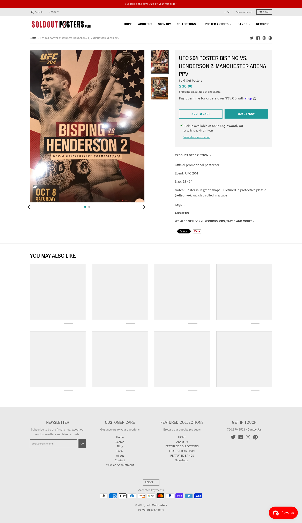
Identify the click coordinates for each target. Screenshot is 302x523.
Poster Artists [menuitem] (217, 24)
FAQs (178, 205)
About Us (182, 213)
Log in (227, 12)
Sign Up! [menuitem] (164, 24)
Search (119, 442)
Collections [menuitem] (186, 24)
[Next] (144, 206)
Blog (120, 446)
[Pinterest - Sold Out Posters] (270, 38)
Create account (244, 12)
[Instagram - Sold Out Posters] (264, 38)
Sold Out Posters (190, 80)
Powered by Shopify (151, 509)
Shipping (184, 92)
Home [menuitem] (128, 24)
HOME (182, 437)
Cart (266, 12)
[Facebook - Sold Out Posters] (258, 38)
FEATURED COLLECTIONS (182, 446)
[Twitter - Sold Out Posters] (252, 38)
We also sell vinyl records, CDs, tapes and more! (213, 221)
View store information (196, 137)
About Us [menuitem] (145, 24)
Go (82, 443)
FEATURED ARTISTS (182, 451)
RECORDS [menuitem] (263, 24)
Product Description (191, 155)
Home (33, 38)
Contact (120, 460)
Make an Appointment (120, 465)
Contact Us (255, 429)
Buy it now (246, 114)
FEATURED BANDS (182, 455)
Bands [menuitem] (242, 24)
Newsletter (182, 460)
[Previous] (29, 206)
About (120, 455)
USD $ (52, 12)
